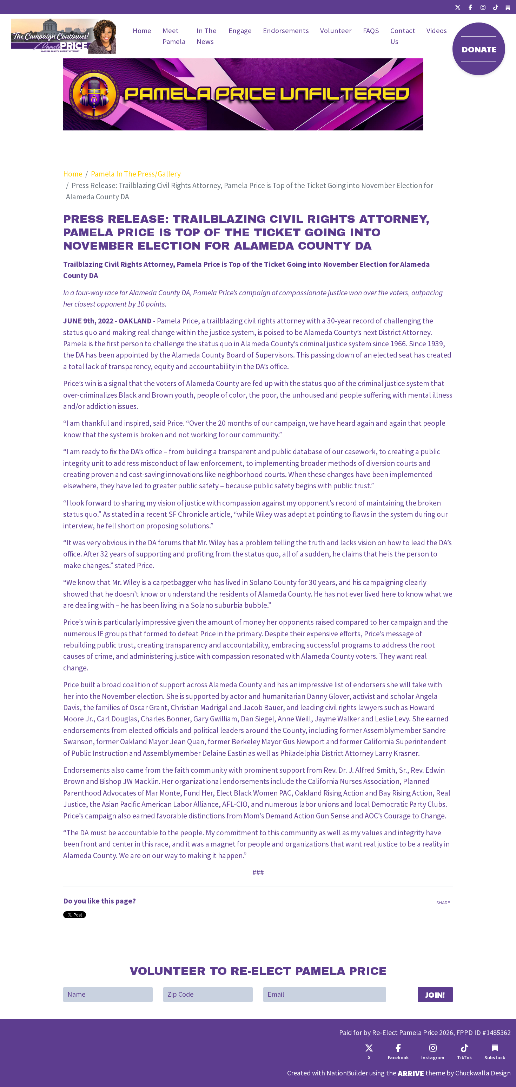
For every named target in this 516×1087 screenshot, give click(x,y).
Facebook (398, 1057)
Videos (436, 31)
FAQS (371, 31)
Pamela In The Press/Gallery (136, 174)
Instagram (432, 1057)
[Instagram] (483, 7)
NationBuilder (347, 1073)
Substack (494, 1057)
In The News (207, 36)
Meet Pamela (174, 36)
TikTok (464, 1057)
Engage (240, 31)
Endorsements (286, 31)
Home (142, 31)
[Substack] (508, 7)
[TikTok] (495, 7)
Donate (479, 49)
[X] (457, 7)
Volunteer (336, 31)
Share (443, 902)
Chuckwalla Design (483, 1073)
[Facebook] (470, 7)
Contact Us (402, 36)
